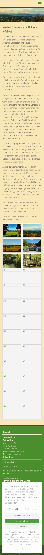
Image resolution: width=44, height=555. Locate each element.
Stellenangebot (8, 462)
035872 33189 (11, 448)
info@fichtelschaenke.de (14, 451)
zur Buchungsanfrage (13, 454)
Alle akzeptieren (22, 521)
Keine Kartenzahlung (10, 478)
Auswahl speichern (22, 515)
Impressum (17, 549)
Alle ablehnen (22, 526)
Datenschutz (26, 549)
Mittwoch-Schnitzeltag (10, 466)
